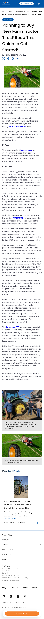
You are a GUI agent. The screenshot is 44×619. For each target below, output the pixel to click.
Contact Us (20, 614)
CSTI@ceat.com (13, 580)
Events (25, 587)
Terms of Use (6, 602)
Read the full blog (10, 518)
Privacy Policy (19, 602)
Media (34, 587)
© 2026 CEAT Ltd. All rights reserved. (14, 607)
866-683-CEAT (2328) (19, 578)
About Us (14, 587)
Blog (4, 587)
